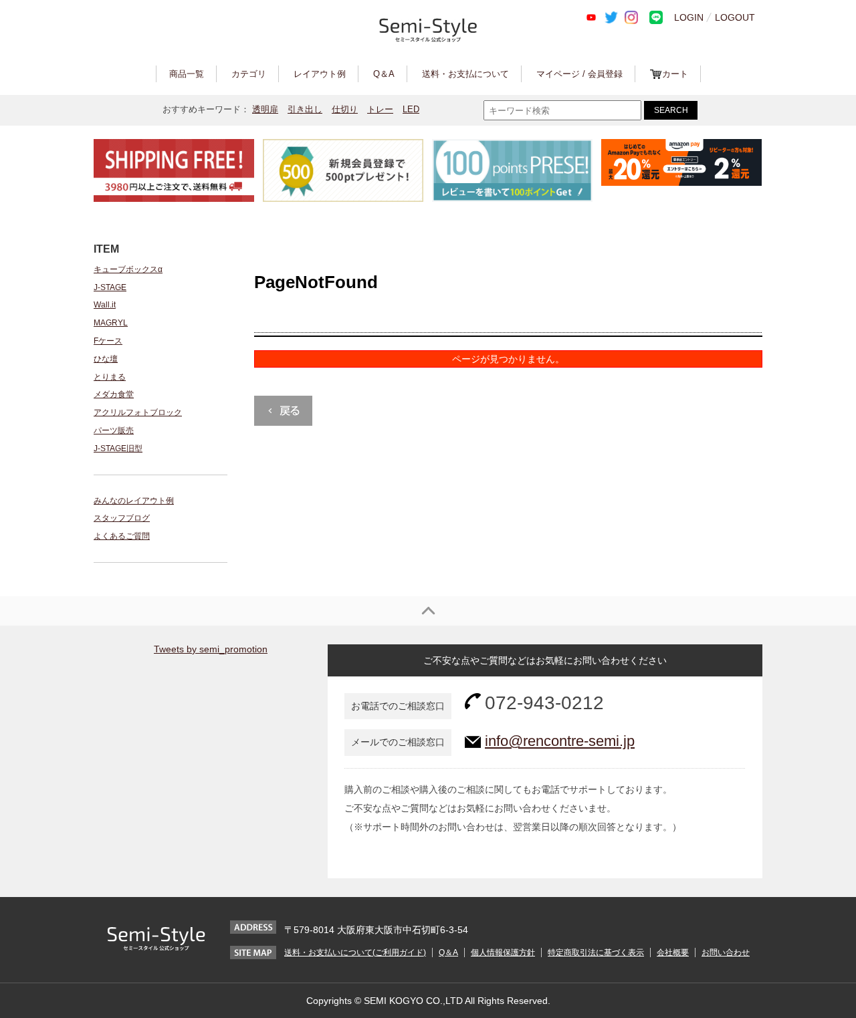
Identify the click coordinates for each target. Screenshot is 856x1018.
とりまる (110, 377)
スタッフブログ (122, 518)
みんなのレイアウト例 (134, 500)
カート (675, 74)
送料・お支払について (465, 74)
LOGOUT (735, 17)
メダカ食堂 (114, 394)
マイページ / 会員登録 (579, 74)
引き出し (305, 109)
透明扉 (265, 109)
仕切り (345, 109)
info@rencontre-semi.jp (560, 741)
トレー (380, 109)
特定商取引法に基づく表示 (596, 952)
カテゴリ (248, 74)
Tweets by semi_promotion (211, 649)
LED (411, 109)
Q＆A (384, 74)
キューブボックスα (128, 269)
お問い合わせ (726, 952)
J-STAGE (110, 287)
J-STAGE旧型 (118, 448)
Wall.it (105, 304)
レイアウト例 (320, 74)
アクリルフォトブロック (138, 412)
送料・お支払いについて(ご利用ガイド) (355, 952)
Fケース (108, 341)
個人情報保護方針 (503, 952)
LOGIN (689, 17)
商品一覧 (186, 74)
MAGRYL (111, 323)
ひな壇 (106, 359)
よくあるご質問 (122, 536)
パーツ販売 (114, 430)
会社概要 (673, 952)
